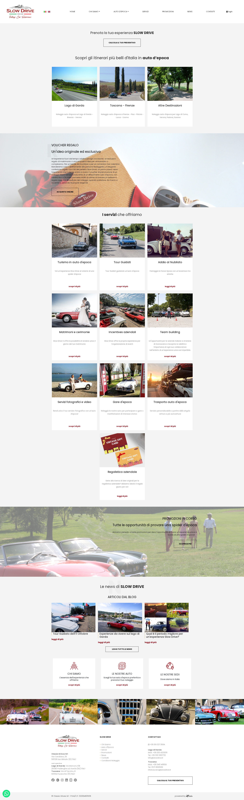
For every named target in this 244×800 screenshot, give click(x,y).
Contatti (105, 758)
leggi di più (170, 286)
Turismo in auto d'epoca (74, 262)
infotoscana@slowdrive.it (159, 770)
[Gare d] (122, 380)
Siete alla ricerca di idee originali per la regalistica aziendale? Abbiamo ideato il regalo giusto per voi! (122, 484)
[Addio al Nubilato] (170, 241)
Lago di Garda (74, 105)
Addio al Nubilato (170, 262)
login (230, 11)
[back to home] (67, 741)
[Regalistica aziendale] (122, 450)
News (103, 755)
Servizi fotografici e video (74, 402)
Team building (170, 332)
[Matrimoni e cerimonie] (74, 310)
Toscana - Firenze (122, 105)
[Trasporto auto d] (170, 380)
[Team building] (170, 310)
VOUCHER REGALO (65, 145)
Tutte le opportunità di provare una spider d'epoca (155, 525)
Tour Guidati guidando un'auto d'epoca (122, 271)
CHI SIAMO (74, 673)
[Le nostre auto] (122, 666)
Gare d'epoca (122, 402)
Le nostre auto (122, 673)
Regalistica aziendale (122, 472)
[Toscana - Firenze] (122, 84)
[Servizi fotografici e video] (74, 380)
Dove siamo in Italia (170, 679)
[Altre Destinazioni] (170, 84)
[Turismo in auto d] (74, 241)
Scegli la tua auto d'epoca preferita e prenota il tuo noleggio (122, 678)
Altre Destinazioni (170, 105)
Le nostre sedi (169, 674)
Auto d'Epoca (107, 747)
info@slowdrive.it (155, 758)
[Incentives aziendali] (122, 310)
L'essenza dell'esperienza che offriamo (74, 678)
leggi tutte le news (122, 649)
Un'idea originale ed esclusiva (76, 151)
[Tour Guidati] (122, 241)
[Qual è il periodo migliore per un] (168, 617)
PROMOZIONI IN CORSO (179, 518)
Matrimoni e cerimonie (74, 332)
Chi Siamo (106, 744)
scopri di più (74, 286)
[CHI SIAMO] (74, 666)
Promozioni (106, 752)
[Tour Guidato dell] (74, 617)
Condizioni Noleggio (110, 760)
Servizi (104, 750)
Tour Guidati (122, 262)
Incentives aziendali (122, 332)
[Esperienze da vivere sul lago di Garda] (121, 617)
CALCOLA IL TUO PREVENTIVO (170, 780)
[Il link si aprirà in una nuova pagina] (189, 796)
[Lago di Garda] (74, 84)
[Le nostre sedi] (170, 666)
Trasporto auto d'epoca (170, 402)
